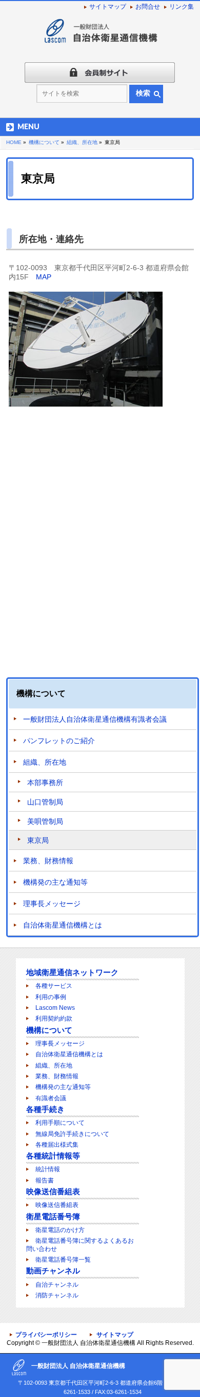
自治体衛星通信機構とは (62, 925)
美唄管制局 (45, 821)
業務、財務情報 (48, 861)
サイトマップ (107, 6)
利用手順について (60, 1122)
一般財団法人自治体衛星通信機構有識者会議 (95, 719)
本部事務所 (45, 782)
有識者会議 (50, 1098)
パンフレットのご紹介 (59, 741)
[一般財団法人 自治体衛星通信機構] (99, 35)
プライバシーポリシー (46, 1334)
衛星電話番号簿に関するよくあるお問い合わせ (80, 1244)
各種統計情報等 (53, 1155)
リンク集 (181, 6)
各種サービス (53, 985)
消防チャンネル (56, 1295)
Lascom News (55, 1007)
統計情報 (47, 1169)
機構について (41, 693)
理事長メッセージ (52, 903)
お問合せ (147, 6)
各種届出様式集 (56, 1144)
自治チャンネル (56, 1284)
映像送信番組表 (53, 1191)
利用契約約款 (53, 1018)
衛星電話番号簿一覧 (63, 1259)
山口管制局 (45, 802)
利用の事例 (50, 997)
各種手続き (45, 1109)
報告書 (44, 1180)
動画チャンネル (53, 1270)
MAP (43, 277)
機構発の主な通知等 (55, 882)
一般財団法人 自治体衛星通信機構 (88, 1342)
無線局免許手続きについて (72, 1134)
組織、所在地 (44, 762)
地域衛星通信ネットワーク (72, 972)
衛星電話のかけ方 (60, 1230)
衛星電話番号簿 (53, 1216)
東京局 (38, 840)
